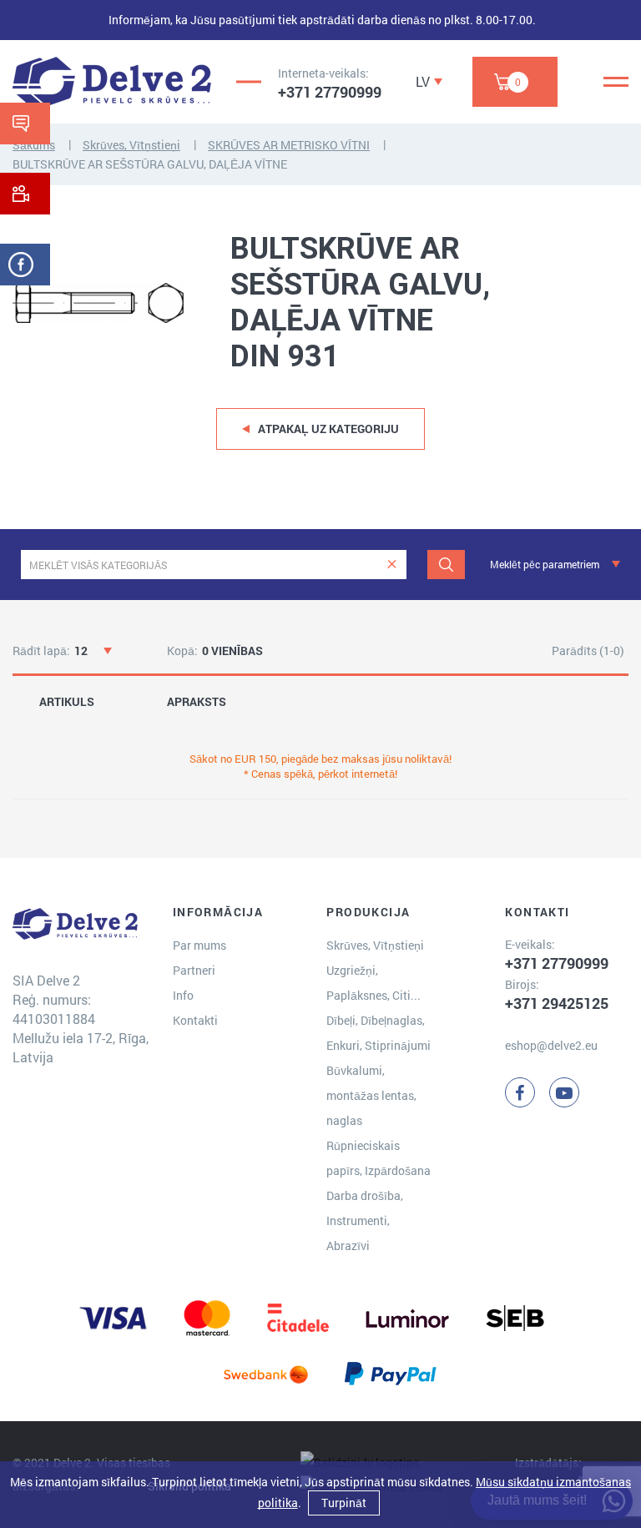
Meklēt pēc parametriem (544, 564)
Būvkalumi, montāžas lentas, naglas (371, 1095)
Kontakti (195, 1020)
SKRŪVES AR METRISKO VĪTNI (289, 145)
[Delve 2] (112, 82)
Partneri (194, 970)
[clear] (391, 564)
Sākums (34, 145)
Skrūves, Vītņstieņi (131, 145)
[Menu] (615, 81)
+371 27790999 (329, 92)
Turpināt (343, 1502)
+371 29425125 (556, 1003)
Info (183, 995)
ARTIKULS (66, 701)
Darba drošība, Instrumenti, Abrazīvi (364, 1220)
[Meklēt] (446, 564)
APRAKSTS (196, 701)
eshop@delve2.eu (551, 1045)
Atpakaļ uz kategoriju (328, 428)
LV (423, 81)
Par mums (199, 945)
